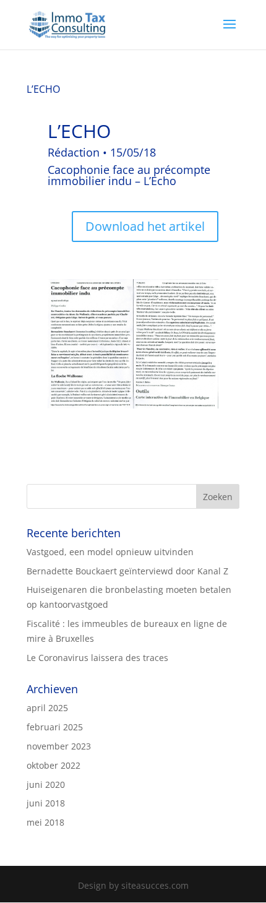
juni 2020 (46, 784)
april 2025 (47, 708)
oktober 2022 (53, 765)
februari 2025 (55, 727)
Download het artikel (145, 226)
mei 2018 (45, 822)
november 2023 (59, 746)
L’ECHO (43, 89)
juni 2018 (46, 803)
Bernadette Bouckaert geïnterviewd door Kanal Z (127, 571)
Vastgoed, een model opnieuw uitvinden (110, 552)
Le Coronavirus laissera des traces (97, 657)
